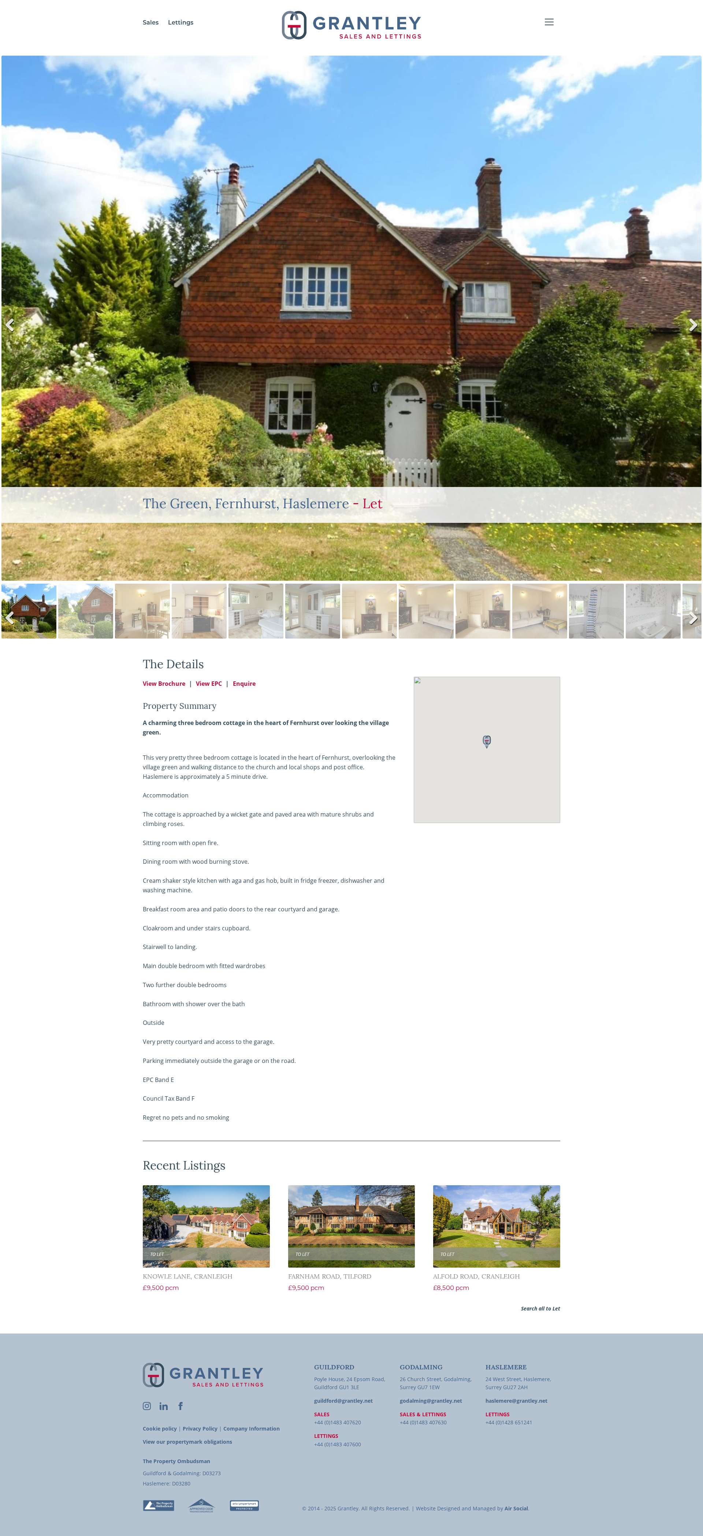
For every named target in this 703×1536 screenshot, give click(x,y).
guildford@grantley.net (343, 1400)
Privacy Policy (200, 1428)
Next (691, 332)
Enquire (244, 684)
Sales (151, 23)
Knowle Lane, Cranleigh (188, 1277)
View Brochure (164, 684)
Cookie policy (160, 1428)
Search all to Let (540, 1308)
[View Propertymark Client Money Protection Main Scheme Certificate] (244, 1505)
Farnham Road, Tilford (329, 1277)
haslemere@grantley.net (516, 1400)
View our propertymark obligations (187, 1441)
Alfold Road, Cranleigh (476, 1277)
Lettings (180, 23)
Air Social (516, 1508)
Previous (12, 332)
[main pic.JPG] (351, 318)
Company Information (251, 1428)
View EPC (209, 684)
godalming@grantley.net (431, 1400)
